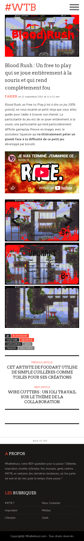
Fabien (11, 96)
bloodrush (20, 335)
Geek (28, 344)
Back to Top (40, 440)
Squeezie (27, 339)
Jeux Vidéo (26, 348)
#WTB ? (10, 503)
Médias (46, 510)
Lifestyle (10, 517)
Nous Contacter (51, 503)
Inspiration (11, 510)
